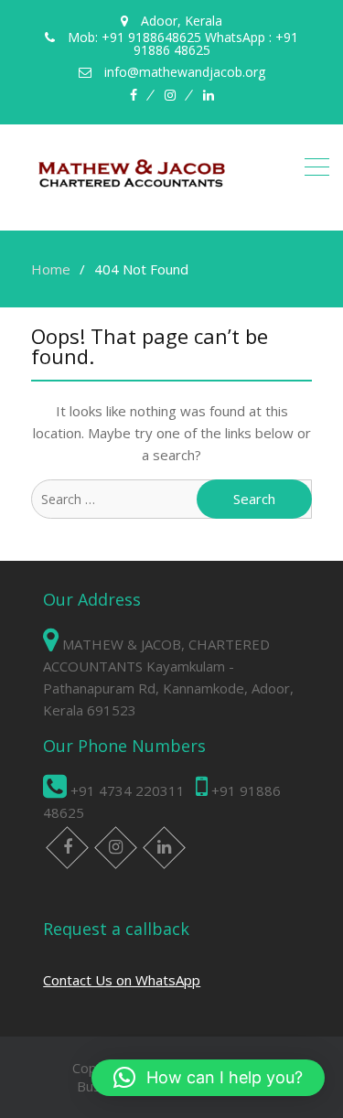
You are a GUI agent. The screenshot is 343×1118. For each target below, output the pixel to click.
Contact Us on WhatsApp (121, 980)
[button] (208, 1077)
